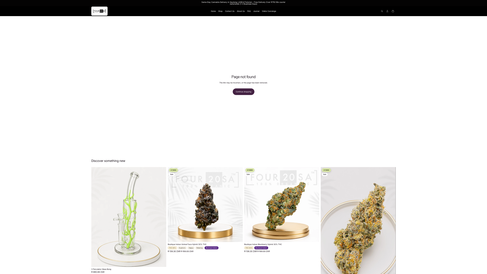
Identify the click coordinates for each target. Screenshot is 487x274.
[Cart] (393, 11)
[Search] (382, 11)
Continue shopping (243, 92)
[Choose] (239, 238)
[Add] (162, 263)
